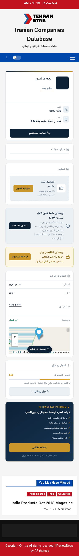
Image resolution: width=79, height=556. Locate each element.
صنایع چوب (47, 88)
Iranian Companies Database (39, 35)
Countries (64, 494)
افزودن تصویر (23, 188)
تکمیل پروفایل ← (40, 391)
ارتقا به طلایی (39, 448)
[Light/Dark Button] (17, 58)
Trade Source (36, 494)
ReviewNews (65, 546)
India (52, 494)
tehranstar (64, 509)
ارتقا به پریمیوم (20, 257)
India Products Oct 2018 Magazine (42, 503)
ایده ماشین (43, 78)
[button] (72, 57)
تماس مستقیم (37, 133)
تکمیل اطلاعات (20, 226)
